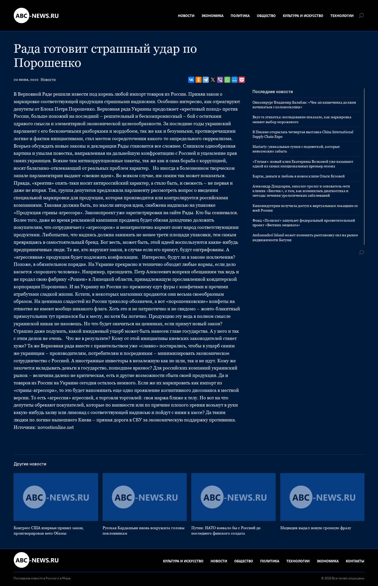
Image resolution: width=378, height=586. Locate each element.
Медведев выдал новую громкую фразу (315, 528)
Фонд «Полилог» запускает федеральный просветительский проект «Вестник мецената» (304, 222)
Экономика (212, 15)
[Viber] (220, 80)
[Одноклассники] (198, 80)
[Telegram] (206, 80)
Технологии (342, 15)
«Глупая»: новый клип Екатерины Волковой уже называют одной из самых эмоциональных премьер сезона (303, 163)
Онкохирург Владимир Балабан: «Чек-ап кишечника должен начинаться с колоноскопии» (304, 104)
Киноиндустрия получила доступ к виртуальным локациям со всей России (305, 208)
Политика (240, 15)
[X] (213, 80)
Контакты (355, 561)
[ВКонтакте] (191, 80)
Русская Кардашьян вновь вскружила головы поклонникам (143, 530)
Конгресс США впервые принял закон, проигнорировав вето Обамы (49, 530)
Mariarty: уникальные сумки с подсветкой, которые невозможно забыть (296, 149)
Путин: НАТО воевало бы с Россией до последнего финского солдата (225, 530)
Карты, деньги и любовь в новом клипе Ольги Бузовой (299, 176)
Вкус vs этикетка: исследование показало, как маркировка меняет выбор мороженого (302, 119)
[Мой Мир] (234, 80)
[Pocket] (242, 80)
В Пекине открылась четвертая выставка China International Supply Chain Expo (303, 134)
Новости (186, 15)
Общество (266, 15)
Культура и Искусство (303, 15)
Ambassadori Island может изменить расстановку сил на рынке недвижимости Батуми (305, 237)
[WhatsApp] (227, 80)
